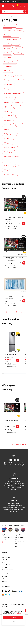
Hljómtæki (7, 53)
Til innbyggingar (8, 152)
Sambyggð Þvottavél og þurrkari (12, 93)
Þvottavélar (7, 48)
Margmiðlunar (8, 165)
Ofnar (17, 107)
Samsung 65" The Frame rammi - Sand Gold (14, 296)
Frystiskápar (18, 75)
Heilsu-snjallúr (8, 125)
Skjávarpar (7, 161)
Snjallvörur (7, 107)
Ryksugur (6, 102)
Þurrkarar (18, 80)
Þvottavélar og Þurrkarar (10, 44)
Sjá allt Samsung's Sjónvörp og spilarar (16, 312)
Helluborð (17, 102)
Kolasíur (20, 165)
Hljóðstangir (19, 53)
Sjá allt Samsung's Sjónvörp (19, 444)
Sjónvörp (19, 30)
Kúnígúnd (21, 1)
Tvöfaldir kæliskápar (9, 66)
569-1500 (4, 539)
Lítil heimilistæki (8, 98)
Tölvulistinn (14, 1)
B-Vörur (18, 48)
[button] (24, 6)
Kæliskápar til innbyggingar (11, 156)
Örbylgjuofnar (8, 71)
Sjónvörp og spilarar (9, 26)
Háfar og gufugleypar (9, 147)
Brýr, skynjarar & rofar (10, 174)
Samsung (9, 16)
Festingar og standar (9, 134)
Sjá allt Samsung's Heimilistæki (18, 378)
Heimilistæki (5, 1)
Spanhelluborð (8, 116)
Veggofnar (7, 111)
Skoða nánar (18, 613)
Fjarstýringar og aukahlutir (11, 39)
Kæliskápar (7, 35)
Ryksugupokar (8, 143)
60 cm (19, 116)
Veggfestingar (8, 138)
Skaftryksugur (7, 120)
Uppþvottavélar (8, 84)
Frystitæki (6, 75)
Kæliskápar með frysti (10, 62)
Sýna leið (4, 542)
